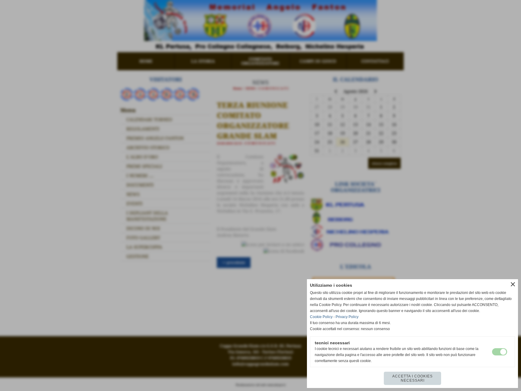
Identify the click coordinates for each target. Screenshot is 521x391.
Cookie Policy (321, 317)
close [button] (512, 284)
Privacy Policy (347, 317)
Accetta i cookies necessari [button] (412, 378)
